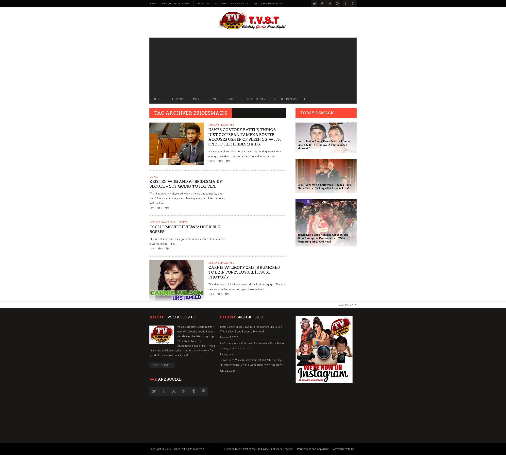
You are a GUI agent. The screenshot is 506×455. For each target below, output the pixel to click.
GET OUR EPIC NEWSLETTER (267, 3)
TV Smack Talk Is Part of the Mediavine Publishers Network (257, 449)
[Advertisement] (253, 65)
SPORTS (232, 99)
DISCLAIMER (220, 3)
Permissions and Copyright (313, 449)
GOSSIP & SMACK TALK (221, 125)
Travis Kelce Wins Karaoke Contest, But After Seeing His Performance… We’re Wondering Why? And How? (251, 362)
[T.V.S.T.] (253, 21)
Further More (162, 364)
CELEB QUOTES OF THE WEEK (175, 3)
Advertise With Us (343, 449)
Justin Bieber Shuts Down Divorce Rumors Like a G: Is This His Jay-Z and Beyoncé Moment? (251, 329)
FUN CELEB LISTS (255, 99)
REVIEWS (183, 222)
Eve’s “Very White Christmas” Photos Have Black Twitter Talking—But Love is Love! (252, 346)
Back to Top (346, 304)
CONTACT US (202, 3)
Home (152, 3)
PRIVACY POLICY (239, 3)
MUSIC (196, 99)
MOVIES (214, 99)
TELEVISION (177, 99)
